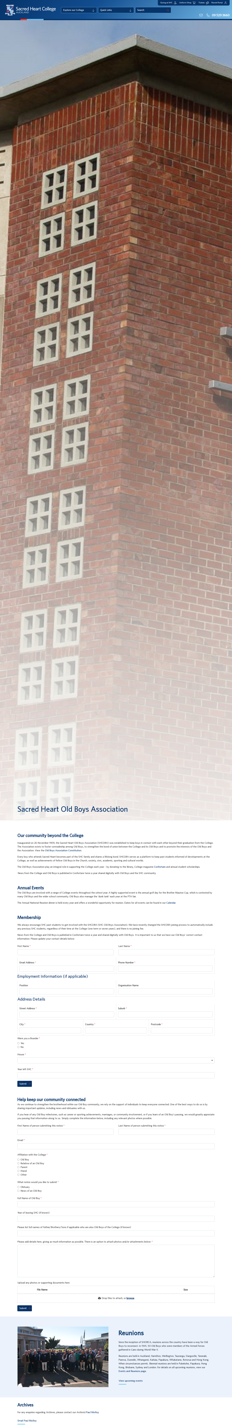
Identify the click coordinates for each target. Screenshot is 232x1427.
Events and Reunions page (132, 1371)
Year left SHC (24, 1069)
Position (23, 985)
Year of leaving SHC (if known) (33, 1212)
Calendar (170, 903)
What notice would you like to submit (37, 1182)
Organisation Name (128, 985)
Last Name (124, 946)
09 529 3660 (220, 15)
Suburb (122, 1008)
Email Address (27, 962)
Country (89, 1024)
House (21, 1054)
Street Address (27, 1008)
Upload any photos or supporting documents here (43, 1282)
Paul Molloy (92, 1412)
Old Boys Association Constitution (63, 850)
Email (20, 1140)
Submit (23, 1084)
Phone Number (126, 962)
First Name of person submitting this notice (40, 1125)
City (21, 1024)
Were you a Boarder (28, 1038)
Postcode (156, 1024)
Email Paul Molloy (27, 1420)
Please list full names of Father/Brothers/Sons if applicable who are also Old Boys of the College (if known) (74, 1227)
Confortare (160, 867)
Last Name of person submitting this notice (141, 1125)
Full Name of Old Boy (29, 1198)
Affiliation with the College (32, 1154)
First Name (23, 946)
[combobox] (116, 1060)
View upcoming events (131, 1381)
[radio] (18, 1043)
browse (130, 1298)
